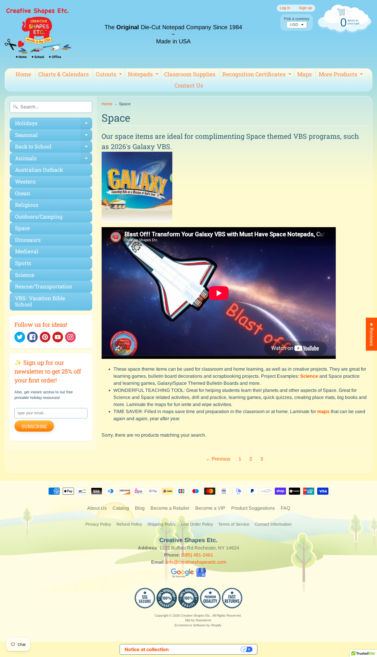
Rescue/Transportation (43, 286)
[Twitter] (19, 337)
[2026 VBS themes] (137, 223)
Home (23, 74)
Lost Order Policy (197, 524)
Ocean (22, 193)
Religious (26, 204)
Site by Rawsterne (198, 620)
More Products (341, 75)
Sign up (305, 8)
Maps (304, 74)
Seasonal (53, 136)
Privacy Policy (98, 524)
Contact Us (188, 85)
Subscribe (34, 426)
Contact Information (273, 524)
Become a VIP (210, 508)
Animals (53, 159)
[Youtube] (57, 337)
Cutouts (109, 75)
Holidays (53, 124)
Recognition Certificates (257, 75)
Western (25, 181)
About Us (97, 508)
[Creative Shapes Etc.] (38, 34)
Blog (140, 508)
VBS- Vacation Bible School (40, 301)
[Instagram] (70, 337)
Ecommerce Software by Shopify (198, 625)
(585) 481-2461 (197, 554)
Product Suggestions (253, 508)
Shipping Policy (161, 524)
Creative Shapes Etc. (196, 615)
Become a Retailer (170, 508)
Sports (23, 263)
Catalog (121, 508)
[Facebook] (32, 337)
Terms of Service (233, 524)
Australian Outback (39, 169)
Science (24, 274)
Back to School (53, 148)
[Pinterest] (45, 337)
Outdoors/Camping (38, 216)
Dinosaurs (28, 239)
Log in (285, 8)
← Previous (218, 458)
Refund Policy (129, 524)
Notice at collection (147, 649)
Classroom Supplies (189, 74)
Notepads (144, 75)
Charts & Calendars (63, 74)
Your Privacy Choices (207, 649)
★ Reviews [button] (371, 334)
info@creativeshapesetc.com (196, 561)
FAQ (285, 508)
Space (22, 228)
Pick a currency (296, 18)
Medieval (26, 251)
